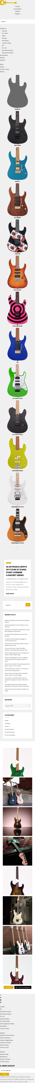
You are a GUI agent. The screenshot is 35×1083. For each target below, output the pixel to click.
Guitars (17, 6)
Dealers (17, 11)
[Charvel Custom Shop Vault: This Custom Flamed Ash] (17, 762)
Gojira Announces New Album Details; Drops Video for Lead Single (16, 674)
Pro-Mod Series (5, 1021)
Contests (7, 723)
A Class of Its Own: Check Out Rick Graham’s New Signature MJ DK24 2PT (16, 649)
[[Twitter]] (0, 997)
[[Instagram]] (0, 1002)
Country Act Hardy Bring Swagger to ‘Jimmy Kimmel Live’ (15, 640)
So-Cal (2, 1016)
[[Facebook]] (0, 995)
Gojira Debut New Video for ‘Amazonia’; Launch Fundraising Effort (17, 669)
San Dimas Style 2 (6, 1014)
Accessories (17, 9)
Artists (2, 67)
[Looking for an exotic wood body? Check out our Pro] (17, 851)
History (2, 72)
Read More (10, 593)
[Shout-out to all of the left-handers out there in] (17, 791)
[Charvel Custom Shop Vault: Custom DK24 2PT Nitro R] (17, 970)
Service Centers (5, 1059)
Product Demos (9, 729)
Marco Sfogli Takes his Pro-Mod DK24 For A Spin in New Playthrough (17, 654)
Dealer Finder (4, 1054)
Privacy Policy (4, 1045)
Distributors (3, 1057)
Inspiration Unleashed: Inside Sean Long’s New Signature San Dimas (17, 630)
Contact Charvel (5, 1043)
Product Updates (10, 735)
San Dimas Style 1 (5, 1012)
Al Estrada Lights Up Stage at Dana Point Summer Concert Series (16, 571)
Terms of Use (4, 1047)
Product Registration (6, 1040)
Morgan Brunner (12, 579)
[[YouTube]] (0, 1000)
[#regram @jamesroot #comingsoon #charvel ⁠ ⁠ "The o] (17, 910)
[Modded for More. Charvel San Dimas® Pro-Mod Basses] (17, 940)
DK (1, 1009)
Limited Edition (4, 1019)
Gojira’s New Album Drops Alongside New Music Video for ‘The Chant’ (17, 665)
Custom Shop (4, 69)
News (1, 64)
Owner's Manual (5, 1038)
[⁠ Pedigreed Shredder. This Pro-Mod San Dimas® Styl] (17, 821)
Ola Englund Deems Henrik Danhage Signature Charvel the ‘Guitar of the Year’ (17, 685)
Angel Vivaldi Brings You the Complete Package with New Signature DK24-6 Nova (16, 659)
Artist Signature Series (7, 1024)
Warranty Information (7, 1035)
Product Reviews (10, 732)
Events (7, 726)
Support (17, 14)
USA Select (3, 1026)
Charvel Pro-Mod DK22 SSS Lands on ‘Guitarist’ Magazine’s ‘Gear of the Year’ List (16, 679)
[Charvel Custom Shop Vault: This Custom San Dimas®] (17, 881)
